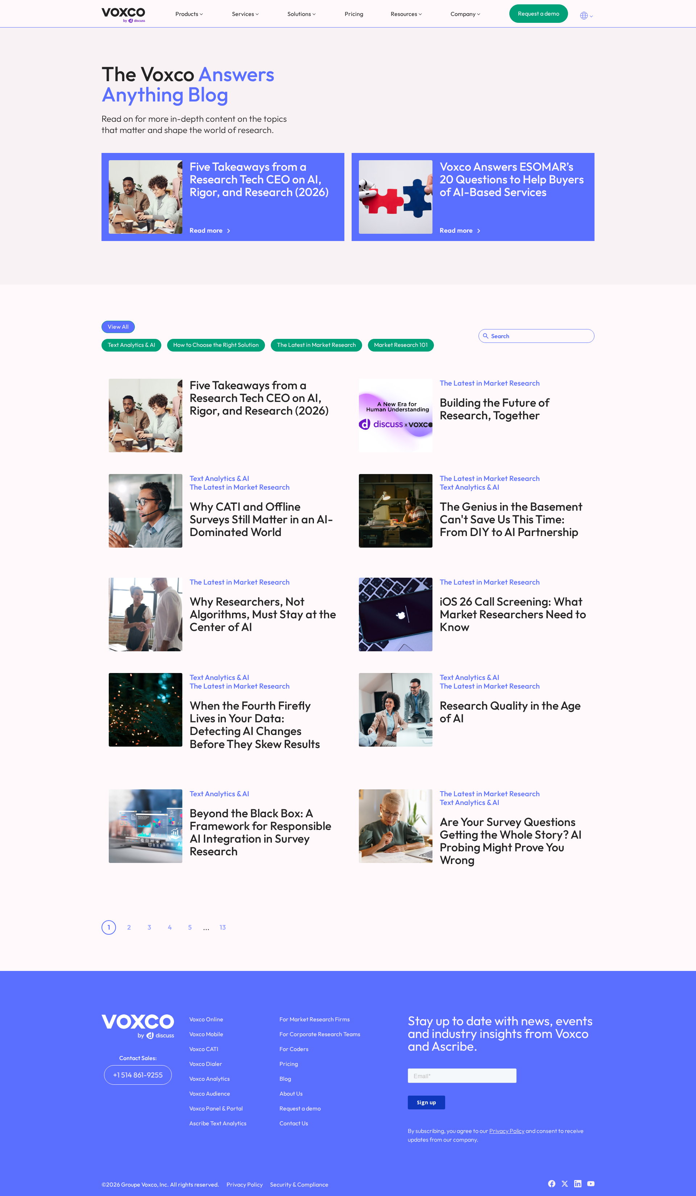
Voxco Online (206, 1019)
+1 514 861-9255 (138, 1074)
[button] (189, 13)
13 (223, 927)
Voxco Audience (209, 1093)
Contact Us (293, 1123)
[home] (123, 15)
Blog (285, 1078)
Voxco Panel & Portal (216, 1108)
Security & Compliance (299, 1184)
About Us (291, 1093)
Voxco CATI (203, 1048)
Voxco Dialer (205, 1063)
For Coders (293, 1048)
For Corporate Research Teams (319, 1034)
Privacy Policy (507, 1130)
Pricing (354, 13)
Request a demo (538, 13)
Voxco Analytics (209, 1078)
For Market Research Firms (314, 1019)
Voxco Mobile (206, 1034)
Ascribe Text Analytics (217, 1123)
